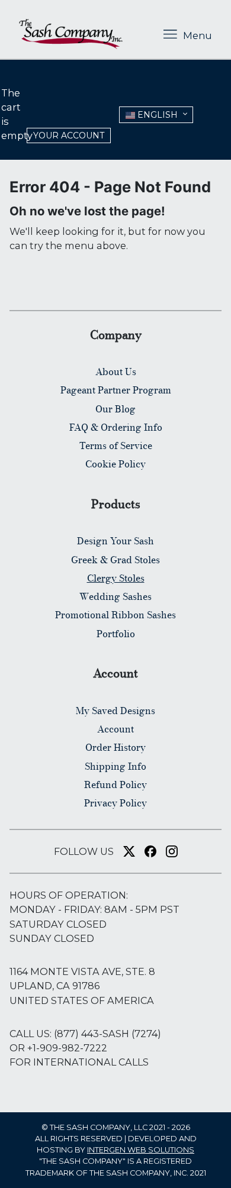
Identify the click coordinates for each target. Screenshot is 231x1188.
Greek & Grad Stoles (115, 560)
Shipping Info (115, 766)
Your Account (68, 135)
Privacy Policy (115, 803)
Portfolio (116, 634)
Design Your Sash (115, 541)
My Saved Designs (115, 710)
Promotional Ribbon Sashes (115, 615)
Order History (115, 747)
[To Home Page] (71, 34)
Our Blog (115, 409)
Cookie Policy (115, 464)
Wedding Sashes (115, 596)
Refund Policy (115, 784)
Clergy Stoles (116, 578)
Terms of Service (115, 445)
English (156, 114)
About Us (115, 371)
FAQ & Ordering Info (115, 427)
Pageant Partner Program (115, 390)
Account (115, 729)
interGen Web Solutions (140, 1149)
